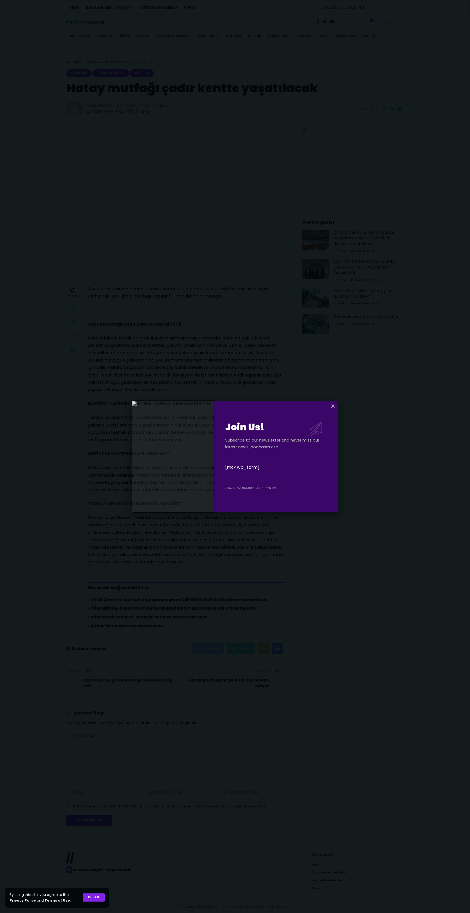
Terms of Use (57, 900)
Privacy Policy (23, 900)
